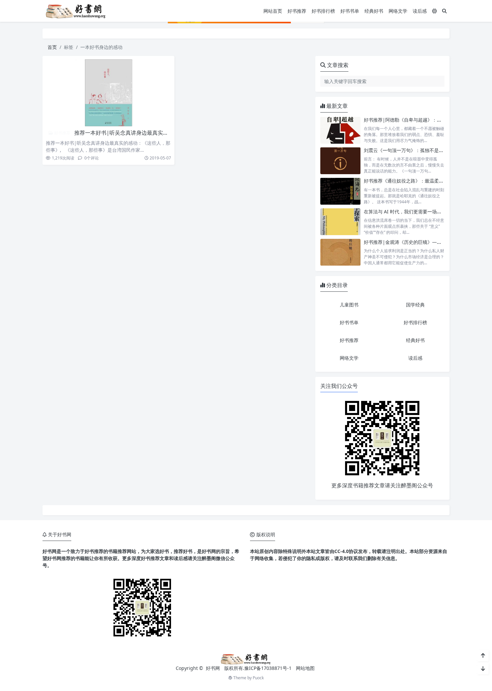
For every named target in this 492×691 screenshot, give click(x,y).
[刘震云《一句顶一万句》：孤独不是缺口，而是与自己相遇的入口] (340, 160)
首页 (52, 47)
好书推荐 (297, 11)
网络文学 (398, 11)
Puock (258, 678)
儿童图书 (349, 304)
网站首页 (272, 11)
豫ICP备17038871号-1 (268, 668)
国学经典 (415, 304)
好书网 (213, 668)
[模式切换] (434, 11)
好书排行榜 (323, 11)
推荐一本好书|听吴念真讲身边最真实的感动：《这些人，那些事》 (153, 132)
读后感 (420, 11)
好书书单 (349, 11)
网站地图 (305, 668)
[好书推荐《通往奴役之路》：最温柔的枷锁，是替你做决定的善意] (340, 191)
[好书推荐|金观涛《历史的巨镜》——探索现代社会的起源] (340, 252)
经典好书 (373, 11)
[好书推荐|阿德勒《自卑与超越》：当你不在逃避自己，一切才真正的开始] (340, 130)
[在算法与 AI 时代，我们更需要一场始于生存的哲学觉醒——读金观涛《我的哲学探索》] (340, 221)
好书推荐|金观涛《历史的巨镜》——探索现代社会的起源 (424, 242)
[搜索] (444, 11)
